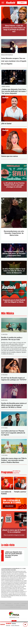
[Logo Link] (10, 3)
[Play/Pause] (25, 624)
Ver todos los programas (16, 472)
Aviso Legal (16, 603)
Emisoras (9, 603)
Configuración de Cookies (15, 607)
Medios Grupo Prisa (14, 617)
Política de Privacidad (20, 605)
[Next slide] (25, 484)
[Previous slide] (2, 484)
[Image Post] (13, 77)
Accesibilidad (24, 603)
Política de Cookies (9, 605)
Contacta (3, 603)
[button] (2, 2)
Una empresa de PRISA (14, 614)
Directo (22, 2)
